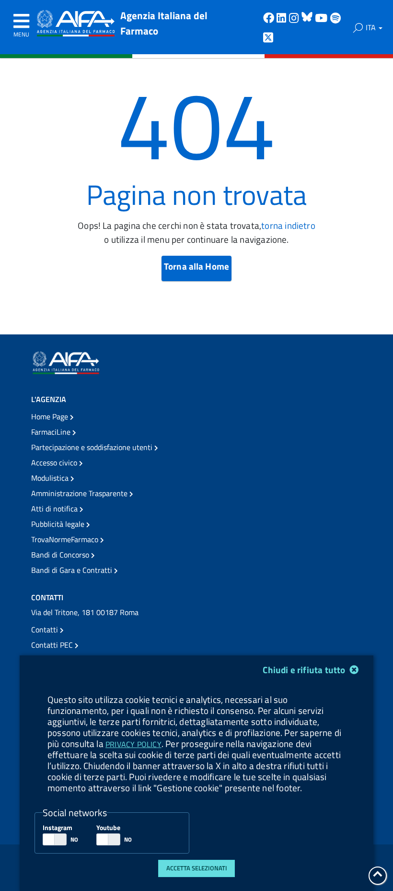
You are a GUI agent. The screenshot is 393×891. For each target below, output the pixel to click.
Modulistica (50, 478)
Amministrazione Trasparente (80, 493)
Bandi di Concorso (61, 554)
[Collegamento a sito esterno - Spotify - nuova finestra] (335, 17)
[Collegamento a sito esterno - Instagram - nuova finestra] (295, 17)
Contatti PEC (53, 645)
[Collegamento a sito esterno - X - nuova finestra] (268, 37)
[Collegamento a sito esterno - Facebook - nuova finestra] (270, 17)
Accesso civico (55, 462)
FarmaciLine (51, 432)
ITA (372, 27)
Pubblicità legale (58, 524)
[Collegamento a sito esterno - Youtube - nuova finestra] (322, 17)
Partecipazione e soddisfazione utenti (92, 447)
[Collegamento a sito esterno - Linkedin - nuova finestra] (283, 17)
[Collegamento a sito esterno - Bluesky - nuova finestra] (308, 17)
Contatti (45, 629)
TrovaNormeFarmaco (65, 539)
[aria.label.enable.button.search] (358, 28)
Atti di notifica (55, 508)
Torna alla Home (196, 266)
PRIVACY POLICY (133, 744)
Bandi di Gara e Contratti (72, 570)
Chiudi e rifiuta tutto (305, 670)
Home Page (50, 416)
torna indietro (288, 225)
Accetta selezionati (196, 868)
